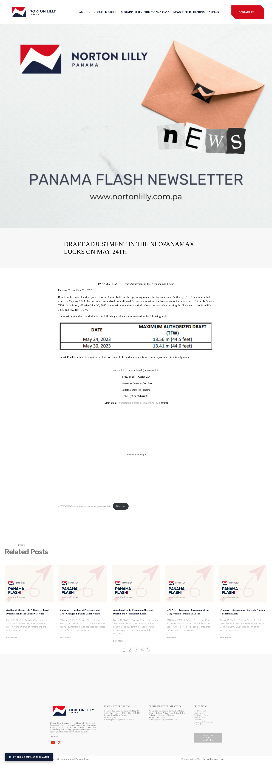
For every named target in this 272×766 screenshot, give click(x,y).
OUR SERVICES (106, 12)
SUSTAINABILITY (131, 12)
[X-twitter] (59, 742)
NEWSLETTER (182, 12)
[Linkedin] (53, 742)
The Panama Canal (201, 715)
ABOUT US (85, 12)
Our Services (199, 713)
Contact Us (198, 720)
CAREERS (213, 12)
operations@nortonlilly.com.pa (136, 402)
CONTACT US (246, 12)
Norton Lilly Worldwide (203, 722)
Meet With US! (200, 711)
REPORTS (198, 12)
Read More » (11, 638)
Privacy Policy (199, 724)
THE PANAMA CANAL (157, 12)
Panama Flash (199, 717)
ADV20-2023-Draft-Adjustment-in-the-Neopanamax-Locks (84, 506)
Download (120, 506)
